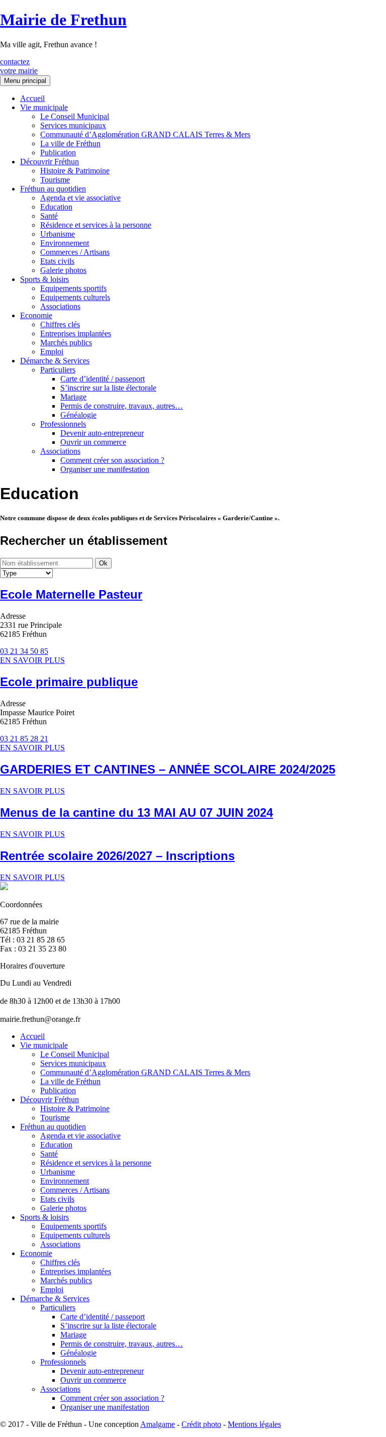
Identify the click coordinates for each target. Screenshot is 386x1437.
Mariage (73, 397)
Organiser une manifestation (104, 469)
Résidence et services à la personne (95, 225)
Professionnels (63, 424)
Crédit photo (201, 1424)
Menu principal (25, 80)
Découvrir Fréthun (49, 161)
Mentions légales (254, 1424)
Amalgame (157, 1424)
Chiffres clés (60, 324)
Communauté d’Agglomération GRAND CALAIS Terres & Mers (145, 134)
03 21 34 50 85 (24, 651)
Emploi (51, 351)
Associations (60, 306)
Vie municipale (44, 107)
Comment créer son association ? (112, 460)
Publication (58, 152)
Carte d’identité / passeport (102, 378)
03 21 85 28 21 (24, 738)
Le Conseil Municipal (74, 116)
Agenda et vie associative (80, 198)
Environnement (64, 243)
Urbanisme (57, 234)
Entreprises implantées (75, 333)
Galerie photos (63, 270)
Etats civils (57, 261)
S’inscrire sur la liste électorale (108, 388)
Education (56, 207)
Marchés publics (66, 342)
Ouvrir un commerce (93, 442)
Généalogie (78, 415)
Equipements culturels (75, 297)
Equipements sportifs (73, 288)
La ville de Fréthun (70, 143)
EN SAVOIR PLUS (32, 660)
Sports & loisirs (44, 279)
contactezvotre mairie (19, 66)
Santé (49, 216)
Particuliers (57, 369)
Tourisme (55, 179)
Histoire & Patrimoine (75, 170)
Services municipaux (73, 125)
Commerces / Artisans (75, 252)
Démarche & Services (54, 360)
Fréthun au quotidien (53, 188)
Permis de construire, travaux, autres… (121, 406)
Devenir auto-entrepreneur (102, 433)
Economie (36, 315)
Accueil (32, 98)
